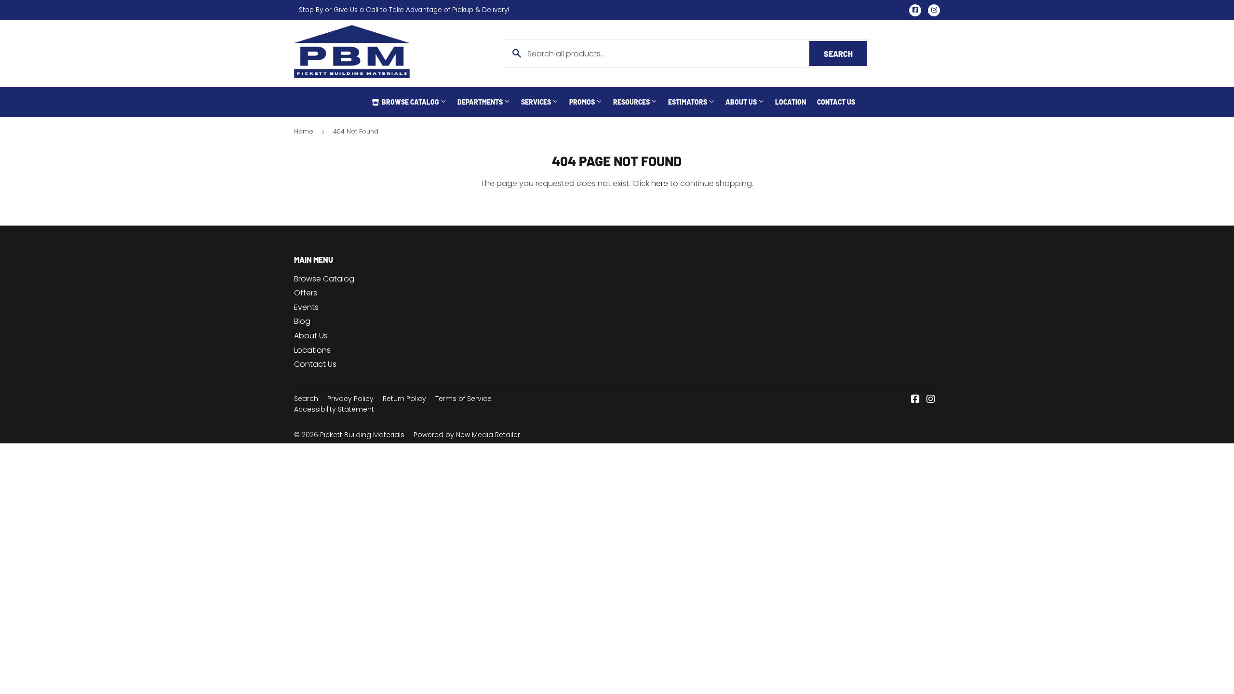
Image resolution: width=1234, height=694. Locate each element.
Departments (480, 102)
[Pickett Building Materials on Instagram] (930, 399)
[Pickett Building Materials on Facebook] (915, 399)
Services (536, 102)
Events (306, 307)
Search (845, 53)
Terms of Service (463, 398)
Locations (312, 350)
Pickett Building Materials (362, 435)
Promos (582, 102)
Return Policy (404, 398)
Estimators (688, 102)
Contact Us (836, 102)
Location (790, 102)
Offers (305, 292)
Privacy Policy (350, 398)
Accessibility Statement (334, 409)
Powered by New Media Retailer (467, 435)
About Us (741, 102)
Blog (302, 321)
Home (303, 131)
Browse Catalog (410, 102)
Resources (632, 102)
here (659, 183)
